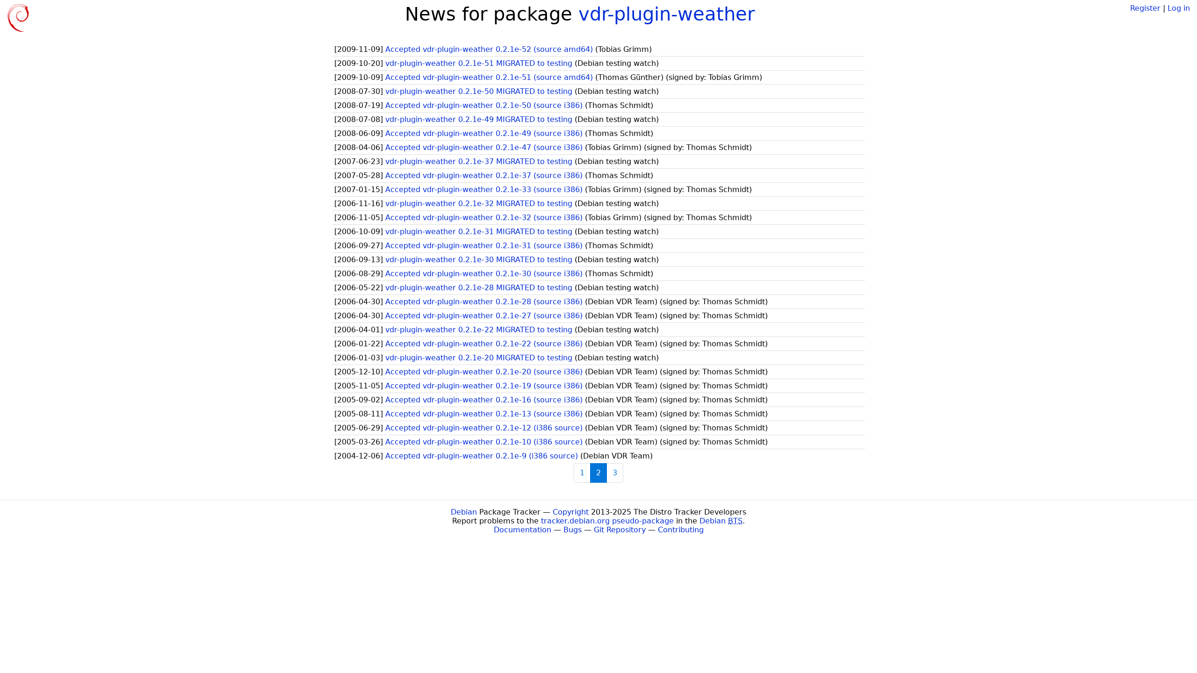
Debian (464, 512)
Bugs (572, 529)
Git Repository (620, 529)
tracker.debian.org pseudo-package (607, 520)
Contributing (681, 529)
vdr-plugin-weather (666, 14)
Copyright (571, 512)
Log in (1179, 8)
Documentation (522, 529)
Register (1145, 8)
